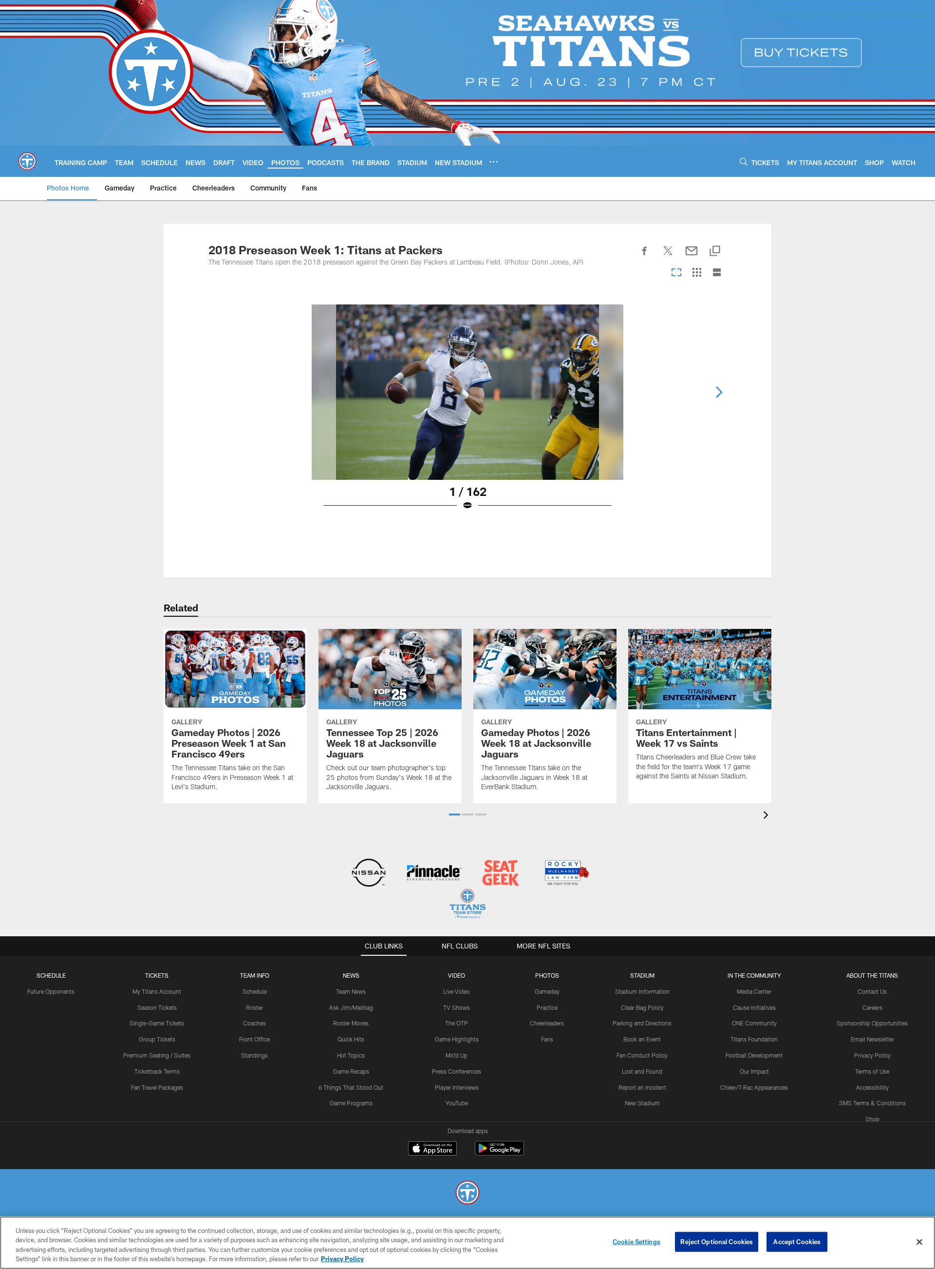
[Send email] (691, 256)
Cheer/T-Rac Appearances (754, 1087)
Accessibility (872, 1087)
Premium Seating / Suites (156, 1055)
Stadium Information (642, 991)
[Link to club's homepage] (27, 161)
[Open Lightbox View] (467, 413)
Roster (254, 1007)
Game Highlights (457, 1039)
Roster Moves (351, 1023)
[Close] (919, 1241)
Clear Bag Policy (642, 1007)
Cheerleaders (547, 1023)
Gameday (547, 991)
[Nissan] (368, 874)
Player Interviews (457, 1087)
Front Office (254, 1039)
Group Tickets (157, 1039)
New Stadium (642, 1102)
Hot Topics (351, 1055)
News (351, 975)
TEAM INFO (254, 975)
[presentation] (767, 816)
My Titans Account (156, 991)
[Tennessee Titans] (467, 1194)
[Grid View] (696, 273)
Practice (547, 1007)
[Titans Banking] (435, 874)
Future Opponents (51, 991)
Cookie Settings (636, 1242)
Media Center (754, 991)
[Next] (719, 392)
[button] (454, 814)
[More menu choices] (494, 162)
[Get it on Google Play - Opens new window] (499, 1153)
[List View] (717, 273)
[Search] (744, 161)
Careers (872, 1007)
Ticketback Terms (157, 1071)
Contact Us (872, 991)
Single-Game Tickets (157, 1023)
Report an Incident (642, 1087)
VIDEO (456, 975)
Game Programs (351, 1102)
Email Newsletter (872, 1039)
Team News (351, 991)
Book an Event (642, 1039)
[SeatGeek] (500, 874)
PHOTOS (547, 975)
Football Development (754, 1055)
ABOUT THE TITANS (872, 975)
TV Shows (456, 1007)
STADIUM (642, 975)
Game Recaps (351, 1071)
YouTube (457, 1102)
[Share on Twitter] (668, 256)
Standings (254, 1055)
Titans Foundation (754, 1039)
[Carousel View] (676, 273)
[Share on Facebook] (645, 256)
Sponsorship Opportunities (872, 1023)
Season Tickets (157, 1007)
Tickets (156, 975)
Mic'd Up (457, 1055)
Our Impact (754, 1071)
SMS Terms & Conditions (872, 1102)
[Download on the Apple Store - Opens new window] (432, 1149)
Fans (547, 1039)
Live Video (456, 991)
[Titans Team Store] (467, 905)
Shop (872, 1119)
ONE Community (754, 1023)
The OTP (456, 1023)
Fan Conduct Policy (642, 1055)
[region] (467, 1242)
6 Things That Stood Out (350, 1087)
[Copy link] (715, 251)
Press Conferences (456, 1071)
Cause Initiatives (754, 1007)
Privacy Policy (872, 1055)
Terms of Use (872, 1071)
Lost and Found (642, 1071)
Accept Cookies (797, 1242)
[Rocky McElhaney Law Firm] (566, 874)
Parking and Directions (642, 1023)
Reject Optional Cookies (716, 1242)
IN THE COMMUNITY (754, 975)
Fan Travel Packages (157, 1087)
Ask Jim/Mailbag (351, 1007)
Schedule (51, 975)
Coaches (254, 1023)
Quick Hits (350, 1039)
